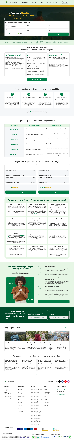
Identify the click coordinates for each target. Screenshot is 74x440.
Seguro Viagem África (34, 408)
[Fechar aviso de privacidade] (30, 433)
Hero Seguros (20, 402)
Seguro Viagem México (35, 406)
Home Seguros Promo (8, 387)
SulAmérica (20, 389)
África (45, 396)
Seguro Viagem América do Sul (36, 399)
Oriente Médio (46, 401)
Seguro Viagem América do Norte (37, 390)
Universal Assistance (21, 396)
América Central (47, 395)
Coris (19, 392)
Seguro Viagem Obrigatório (35, 418)
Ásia (45, 398)
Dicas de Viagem (47, 402)
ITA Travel (19, 395)
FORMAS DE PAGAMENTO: (9, 427)
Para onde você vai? (11, 25)
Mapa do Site (46, 406)
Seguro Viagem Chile (34, 402)
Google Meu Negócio (8, 398)
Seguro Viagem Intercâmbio (36, 421)
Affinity (19, 398)
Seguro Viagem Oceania (35, 414)
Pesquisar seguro (20, 192)
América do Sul (46, 393)
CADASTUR (38, 213)
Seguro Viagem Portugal (35, 396)
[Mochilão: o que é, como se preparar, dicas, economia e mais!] (15, 340)
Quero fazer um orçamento (37, 79)
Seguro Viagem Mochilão (35, 422)
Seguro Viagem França (35, 398)
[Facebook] (62, 381)
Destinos (45, 389)
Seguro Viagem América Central (36, 403)
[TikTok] (59, 381)
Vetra (19, 390)
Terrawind (19, 409)
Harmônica (20, 403)
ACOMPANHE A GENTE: (53, 381)
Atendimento (6, 390)
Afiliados (49, 2)
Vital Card (19, 401)
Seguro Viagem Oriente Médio (36, 415)
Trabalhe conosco (7, 396)
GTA (18, 399)
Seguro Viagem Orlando (35, 393)
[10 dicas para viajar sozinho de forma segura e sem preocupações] (58, 340)
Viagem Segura (46, 405)
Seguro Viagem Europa (35, 387)
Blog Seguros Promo (64, 327)
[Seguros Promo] (11, 3)
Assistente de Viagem (48, 403)
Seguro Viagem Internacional (36, 411)
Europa (45, 390)
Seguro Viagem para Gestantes (36, 420)
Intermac (19, 408)
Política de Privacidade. (24, 437)
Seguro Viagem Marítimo (35, 417)
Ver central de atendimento (38, 317)
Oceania (45, 399)
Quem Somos (6, 389)
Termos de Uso (7, 395)
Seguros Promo (7, 10)
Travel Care (20, 405)
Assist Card (20, 393)
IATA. (42, 213)
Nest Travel (20, 406)
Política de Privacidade (8, 393)
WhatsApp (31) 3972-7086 (60, 317)
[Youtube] (65, 381)
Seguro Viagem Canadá (35, 392)
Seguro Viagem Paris (34, 395)
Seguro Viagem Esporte (35, 424)
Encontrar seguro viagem (58, 34)
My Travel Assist (20, 411)
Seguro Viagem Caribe (35, 405)
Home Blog (46, 387)
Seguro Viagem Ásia (34, 409)
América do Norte (47, 392)
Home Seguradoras (21, 387)
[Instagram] (68, 381)
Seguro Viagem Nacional (35, 412)
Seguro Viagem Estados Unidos (36, 389)
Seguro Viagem (13, 10)
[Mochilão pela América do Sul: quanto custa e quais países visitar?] (37, 340)
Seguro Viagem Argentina (35, 401)
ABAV (34, 213)
